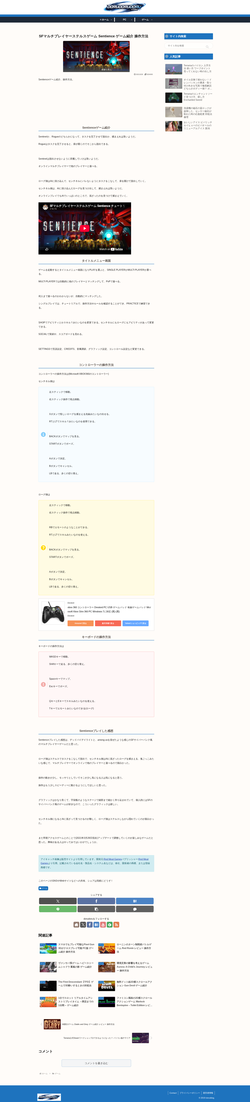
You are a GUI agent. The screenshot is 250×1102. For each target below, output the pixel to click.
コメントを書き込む (96, 1063)
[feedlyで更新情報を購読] (110, 925)
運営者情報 (208, 1093)
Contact (173, 1093)
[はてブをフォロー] (96, 925)
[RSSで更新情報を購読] (116, 925)
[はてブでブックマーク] (135, 901)
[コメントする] (135, 909)
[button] (96, 909)
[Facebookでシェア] (96, 901)
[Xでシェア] (58, 901)
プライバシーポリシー (190, 1093)
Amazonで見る (81, 623)
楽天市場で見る (108, 623)
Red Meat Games (120, 69)
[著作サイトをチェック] (76, 925)
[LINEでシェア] (58, 909)
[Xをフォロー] (83, 925)
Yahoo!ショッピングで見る (135, 623)
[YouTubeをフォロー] (103, 925)
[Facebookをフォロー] (90, 925)
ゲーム (44, 888)
